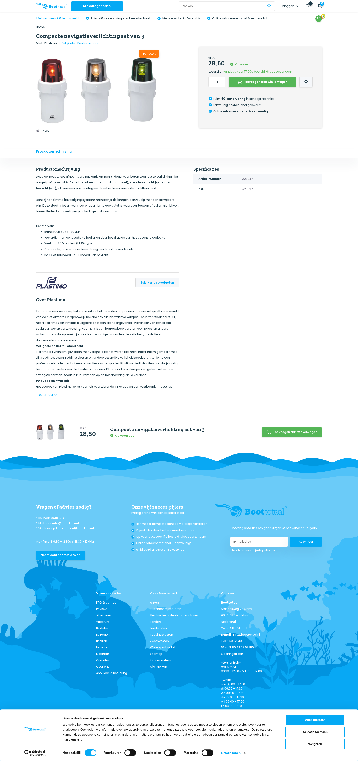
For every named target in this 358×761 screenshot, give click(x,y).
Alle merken (158, 667)
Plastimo (50, 43)
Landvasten (158, 628)
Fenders (155, 622)
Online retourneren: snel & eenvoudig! (239, 18)
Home (40, 27)
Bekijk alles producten (157, 282)
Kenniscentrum (161, 660)
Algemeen (103, 615)
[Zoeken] (269, 6)
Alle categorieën (95, 6)
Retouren (102, 647)
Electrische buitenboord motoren (174, 615)
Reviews (102, 609)
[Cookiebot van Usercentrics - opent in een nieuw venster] (35, 753)
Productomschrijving (54, 151)
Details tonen (230, 753)
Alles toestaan (315, 719)
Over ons (102, 667)
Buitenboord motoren (165, 609)
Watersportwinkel (162, 647)
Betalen (101, 641)
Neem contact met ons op (61, 555)
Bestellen (102, 628)
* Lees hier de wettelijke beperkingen (252, 550)
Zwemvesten (159, 641)
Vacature (103, 622)
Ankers (155, 602)
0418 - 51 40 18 (237, 628)
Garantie (102, 660)
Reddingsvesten (161, 634)
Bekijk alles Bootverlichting (80, 43)
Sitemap (156, 654)
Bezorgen (103, 634)
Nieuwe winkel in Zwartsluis (181, 18)
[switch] (130, 752)
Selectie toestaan (315, 732)
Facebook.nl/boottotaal (75, 528)
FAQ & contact (107, 602)
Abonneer (306, 542)
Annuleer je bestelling (111, 673)
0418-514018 (60, 518)
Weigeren (315, 744)
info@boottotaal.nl (67, 523)
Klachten (102, 654)
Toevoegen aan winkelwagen (265, 82)
